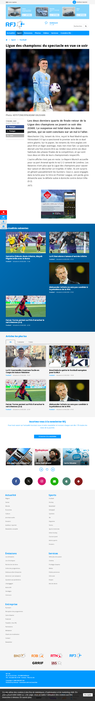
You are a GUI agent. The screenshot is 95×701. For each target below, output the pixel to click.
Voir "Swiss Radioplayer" (19, 456)
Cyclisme (51, 513)
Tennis (51, 525)
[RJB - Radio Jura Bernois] (37, 655)
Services (54, 33)
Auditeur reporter (11, 525)
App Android (78, 481)
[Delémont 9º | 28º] (46, 21)
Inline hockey (53, 532)
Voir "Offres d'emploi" (76, 456)
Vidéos (46, 33)
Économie (8, 510)
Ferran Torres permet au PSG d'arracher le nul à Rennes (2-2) (25, 321)
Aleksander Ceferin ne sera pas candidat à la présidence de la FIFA (68, 288)
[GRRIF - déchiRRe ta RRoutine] (37, 663)
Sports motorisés (54, 529)
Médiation (8, 630)
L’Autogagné (9, 583)
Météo (51, 568)
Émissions (28, 33)
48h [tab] (10, 342)
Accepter (88, 695)
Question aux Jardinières (13, 579)
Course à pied (53, 536)
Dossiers (8, 521)
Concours (8, 595)
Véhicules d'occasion (55, 556)
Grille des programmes (12, 568)
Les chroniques (10, 560)
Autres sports (53, 540)
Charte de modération (12, 634)
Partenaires (9, 626)
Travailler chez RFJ (11, 623)
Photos (38, 33)
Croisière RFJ (66, 33)
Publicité (8, 619)
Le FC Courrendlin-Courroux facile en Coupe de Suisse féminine (22, 371)
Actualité (11, 33)
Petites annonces (54, 572)
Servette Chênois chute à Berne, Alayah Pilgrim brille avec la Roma (24, 257)
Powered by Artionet (12, 682)
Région (7, 498)
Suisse (7, 502)
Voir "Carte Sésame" (47, 456)
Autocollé (8, 587)
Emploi (51, 579)
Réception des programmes (14, 611)
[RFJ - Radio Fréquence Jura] (75, 655)
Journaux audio (10, 517)
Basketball (52, 506)
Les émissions (9, 556)
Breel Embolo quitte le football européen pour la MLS (68, 371)
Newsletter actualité (11, 529)
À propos (8, 607)
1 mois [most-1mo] (30, 342)
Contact (7, 638)
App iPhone (66, 481)
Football (23, 40)
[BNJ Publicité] (19, 655)
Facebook (16, 481)
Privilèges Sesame (54, 564)
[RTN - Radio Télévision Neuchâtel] (56, 655)
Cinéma (51, 560)
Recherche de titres (11, 564)
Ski (50, 517)
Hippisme (52, 521)
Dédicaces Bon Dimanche (13, 572)
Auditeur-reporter (82, 2)
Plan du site (31, 677)
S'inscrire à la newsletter (47, 436)
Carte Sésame (9, 615)
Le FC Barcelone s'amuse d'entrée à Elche (68, 256)
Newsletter (8, 642)
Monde (7, 506)
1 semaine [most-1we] (20, 342)
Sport (19, 33)
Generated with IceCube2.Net (28, 682)
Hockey (51, 502)
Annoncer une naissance (13, 576)
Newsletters (54, 481)
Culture (7, 513)
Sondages (8, 591)
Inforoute (52, 576)
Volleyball (52, 510)
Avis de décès (53, 583)
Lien (11, 135)
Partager (12, 127)
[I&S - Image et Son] (56, 663)
